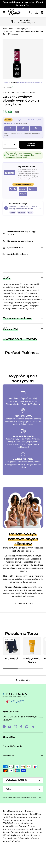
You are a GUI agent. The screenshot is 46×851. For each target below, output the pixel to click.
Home (5, 28)
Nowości (11, 658)
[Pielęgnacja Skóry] (32, 646)
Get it (28, 5)
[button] (42, 12)
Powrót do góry (23, 680)
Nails (11, 28)
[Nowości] (11, 646)
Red (11, 31)
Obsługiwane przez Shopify (31, 797)
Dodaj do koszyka (31, 144)
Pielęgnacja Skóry (32, 660)
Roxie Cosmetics (14, 797)
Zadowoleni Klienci (23, 603)
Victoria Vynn (8, 92)
